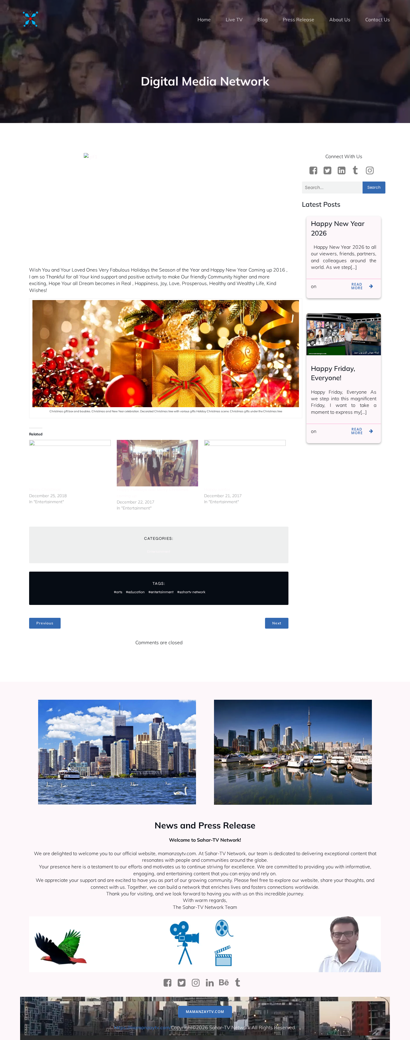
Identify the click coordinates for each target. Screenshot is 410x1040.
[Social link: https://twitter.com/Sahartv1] (184, 983)
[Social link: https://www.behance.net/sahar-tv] (226, 983)
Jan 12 (325, 286)
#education (135, 592)
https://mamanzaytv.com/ (142, 1027)
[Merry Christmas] (70, 463)
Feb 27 (325, 431)
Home (204, 20)
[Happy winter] (245, 463)
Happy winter (217, 489)
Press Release (298, 20)
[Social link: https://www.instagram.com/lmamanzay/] (372, 171)
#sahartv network (191, 592)
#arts (118, 592)
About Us (339, 20)
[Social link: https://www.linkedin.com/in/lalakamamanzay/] (344, 171)
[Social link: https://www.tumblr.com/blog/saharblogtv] (358, 171)
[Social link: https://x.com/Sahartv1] (330, 171)
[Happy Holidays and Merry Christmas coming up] (157, 463)
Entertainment (158, 551)
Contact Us (377, 20)
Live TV (234, 20)
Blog (263, 20)
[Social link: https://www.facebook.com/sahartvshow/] (316, 171)
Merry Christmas (45, 489)
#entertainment (160, 592)
